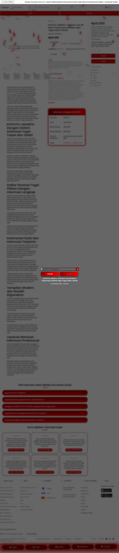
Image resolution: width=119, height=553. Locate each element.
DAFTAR (50, 274)
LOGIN (69, 274)
